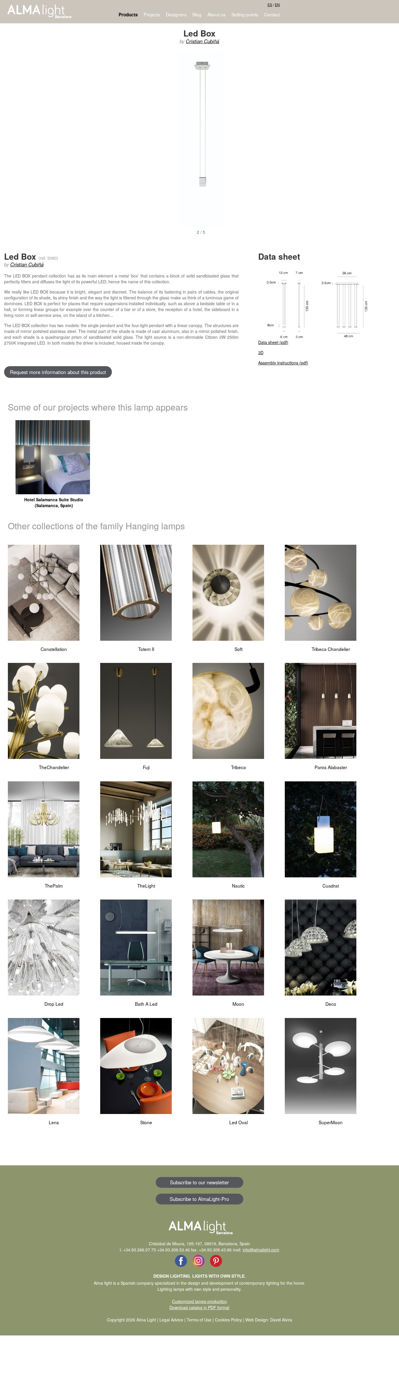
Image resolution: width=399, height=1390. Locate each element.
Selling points (244, 14)
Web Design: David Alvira (268, 1320)
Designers (176, 14)
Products (128, 14)
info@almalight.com (261, 1250)
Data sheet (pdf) (273, 342)
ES (270, 4)
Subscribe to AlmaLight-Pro (199, 1198)
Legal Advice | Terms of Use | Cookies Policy (200, 1320)
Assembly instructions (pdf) (283, 363)
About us (216, 14)
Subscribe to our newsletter (199, 1182)
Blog (197, 14)
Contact (272, 14)
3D (260, 352)
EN (277, 4)
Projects (152, 14)
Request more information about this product (58, 372)
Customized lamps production (199, 1301)
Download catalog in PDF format (199, 1307)
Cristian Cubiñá (202, 41)
